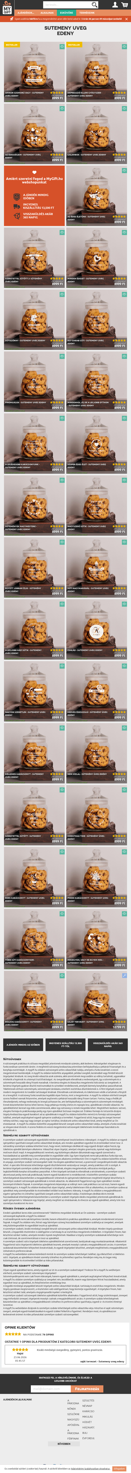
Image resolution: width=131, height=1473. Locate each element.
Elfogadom (119, 1468)
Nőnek (71, 1408)
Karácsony (88, 1411)
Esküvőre (66, 13)
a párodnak (73, 1402)
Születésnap (88, 1400)
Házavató (88, 1427)
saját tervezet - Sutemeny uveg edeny (102, 1361)
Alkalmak (47, 13)
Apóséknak (73, 1425)
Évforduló (88, 1438)
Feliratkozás (87, 1389)
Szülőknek (73, 1414)
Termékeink (87, 13)
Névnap (87, 1406)
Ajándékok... (26, 13)
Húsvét (87, 1422)
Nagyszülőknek (73, 1419)
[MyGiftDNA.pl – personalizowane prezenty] (7, 8)
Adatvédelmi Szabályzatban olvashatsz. (90, 1468)
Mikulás (87, 1416)
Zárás (126, 19)
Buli (84, 1433)
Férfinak (73, 1438)
